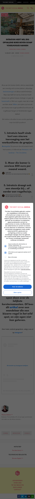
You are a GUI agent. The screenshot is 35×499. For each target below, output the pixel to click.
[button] (17, 257)
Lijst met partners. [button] (25, 269)
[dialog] (17, 249)
